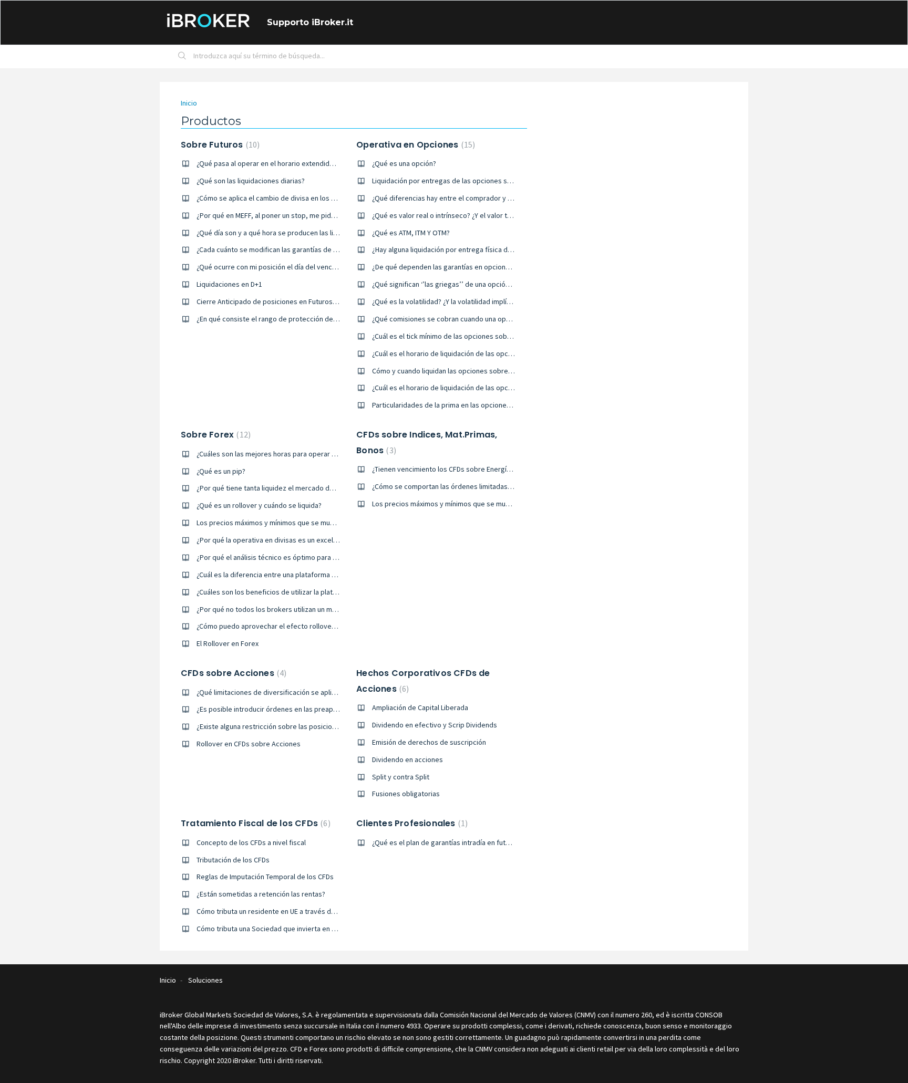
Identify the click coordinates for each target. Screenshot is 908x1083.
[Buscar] (182, 56)
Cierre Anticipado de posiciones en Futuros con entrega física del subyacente (319, 301)
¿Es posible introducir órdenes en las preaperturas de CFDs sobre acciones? (317, 709)
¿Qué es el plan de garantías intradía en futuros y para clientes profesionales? (494, 842)
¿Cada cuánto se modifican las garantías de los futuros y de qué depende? (313, 249)
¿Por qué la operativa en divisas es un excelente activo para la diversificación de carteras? (339, 540)
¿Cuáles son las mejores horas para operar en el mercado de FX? (298, 454)
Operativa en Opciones (414, 145)
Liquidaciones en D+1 (229, 284)
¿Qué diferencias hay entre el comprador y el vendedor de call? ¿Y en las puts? (495, 198)
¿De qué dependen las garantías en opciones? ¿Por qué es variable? (478, 267)
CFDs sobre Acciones (232, 673)
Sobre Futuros (219, 145)
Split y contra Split (400, 777)
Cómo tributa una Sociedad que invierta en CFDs (272, 928)
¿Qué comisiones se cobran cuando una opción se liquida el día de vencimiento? (497, 319)
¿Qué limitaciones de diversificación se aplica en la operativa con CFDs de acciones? (329, 692)
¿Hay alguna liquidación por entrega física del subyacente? (463, 249)
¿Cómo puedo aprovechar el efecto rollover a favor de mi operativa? (304, 626)
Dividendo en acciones (407, 759)
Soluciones (205, 980)
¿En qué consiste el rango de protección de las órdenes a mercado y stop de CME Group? (337, 319)
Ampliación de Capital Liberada (420, 707)
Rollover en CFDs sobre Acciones (249, 743)
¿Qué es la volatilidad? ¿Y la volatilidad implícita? (446, 301)
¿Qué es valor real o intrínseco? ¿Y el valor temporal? (454, 215)
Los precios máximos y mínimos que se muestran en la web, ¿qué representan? (321, 522)
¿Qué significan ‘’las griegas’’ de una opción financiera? (458, 284)
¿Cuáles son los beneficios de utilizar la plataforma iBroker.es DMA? (302, 592)
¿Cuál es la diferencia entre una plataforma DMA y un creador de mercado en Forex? (327, 574)
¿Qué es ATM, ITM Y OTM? (411, 232)
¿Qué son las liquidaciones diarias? (251, 180)
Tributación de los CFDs (233, 860)
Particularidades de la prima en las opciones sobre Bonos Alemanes (478, 405)
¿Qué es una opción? (404, 163)
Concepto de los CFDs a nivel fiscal (251, 842)
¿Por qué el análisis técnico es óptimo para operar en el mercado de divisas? (317, 557)
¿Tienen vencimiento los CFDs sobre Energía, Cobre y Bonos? (467, 469)
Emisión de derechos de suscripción (429, 742)
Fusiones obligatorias (406, 793)
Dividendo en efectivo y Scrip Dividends (434, 725)
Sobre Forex (214, 435)
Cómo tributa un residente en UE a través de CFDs (275, 911)
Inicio (189, 103)
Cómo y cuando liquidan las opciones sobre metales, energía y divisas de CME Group (505, 371)
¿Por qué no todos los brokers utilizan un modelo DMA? (283, 609)
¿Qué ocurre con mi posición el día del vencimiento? (278, 267)
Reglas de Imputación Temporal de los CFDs (265, 876)
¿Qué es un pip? (221, 471)
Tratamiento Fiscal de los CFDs (254, 823)
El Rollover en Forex (228, 643)
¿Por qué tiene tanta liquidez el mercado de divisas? (278, 488)
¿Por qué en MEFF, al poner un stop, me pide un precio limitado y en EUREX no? (319, 215)
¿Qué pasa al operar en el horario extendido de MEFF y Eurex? (293, 163)
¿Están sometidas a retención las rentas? (261, 894)
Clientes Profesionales (410, 823)
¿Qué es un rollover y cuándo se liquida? (259, 505)
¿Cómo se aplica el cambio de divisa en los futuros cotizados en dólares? (311, 198)
